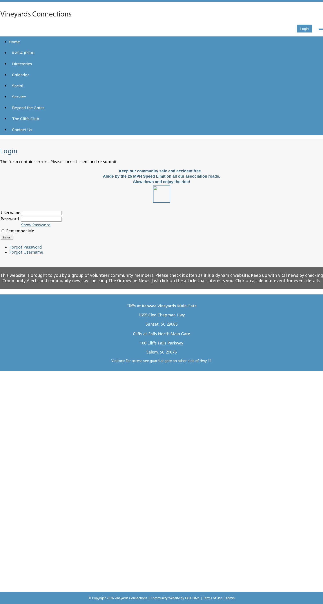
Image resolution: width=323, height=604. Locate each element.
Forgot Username (26, 252)
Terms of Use (212, 598)
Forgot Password (25, 247)
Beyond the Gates (28, 107)
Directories (22, 63)
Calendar (20, 74)
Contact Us (22, 129)
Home (14, 41)
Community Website (165, 598)
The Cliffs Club (25, 118)
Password (10, 218)
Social (17, 85)
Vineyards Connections (131, 598)
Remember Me (20, 230)
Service (19, 96)
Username (10, 212)
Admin (230, 598)
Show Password (36, 224)
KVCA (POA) (23, 52)
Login (304, 28)
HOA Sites (192, 598)
